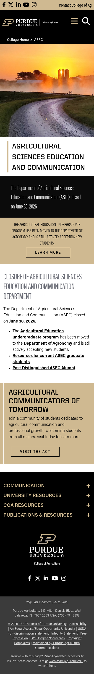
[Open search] (86, 22)
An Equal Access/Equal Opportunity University (42, 629)
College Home (18, 39)
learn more (48, 252)
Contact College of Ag (75, 5)
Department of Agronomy (48, 344)
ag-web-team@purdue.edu (64, 661)
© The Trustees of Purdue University (37, 624)
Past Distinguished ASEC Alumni (44, 368)
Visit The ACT (35, 451)
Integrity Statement (64, 633)
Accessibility (77, 624)
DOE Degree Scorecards (48, 638)
